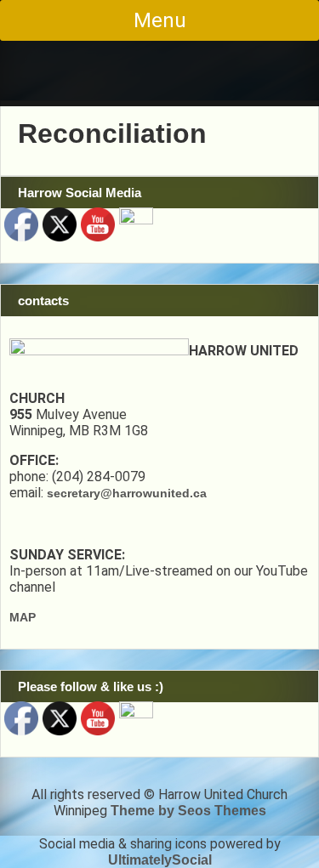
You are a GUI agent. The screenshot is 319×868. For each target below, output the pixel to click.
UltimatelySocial (160, 860)
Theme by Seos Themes (188, 810)
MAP (22, 617)
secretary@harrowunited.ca (127, 493)
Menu (160, 20)
